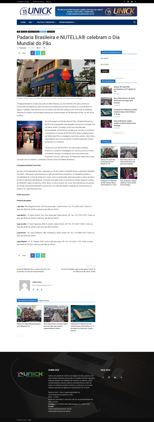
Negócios (43, 31)
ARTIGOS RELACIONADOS (27, 300)
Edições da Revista (38, 1)
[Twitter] (135, 1)
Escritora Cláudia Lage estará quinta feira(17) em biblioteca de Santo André (78, 270)
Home (23, 22)
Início (18, 28)
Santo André (51, 31)
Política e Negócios (45, 22)
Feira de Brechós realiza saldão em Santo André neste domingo (125, 123)
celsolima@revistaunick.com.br (60, 409)
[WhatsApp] (43, 53)
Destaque (24, 31)
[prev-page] (18, 335)
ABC (30, 22)
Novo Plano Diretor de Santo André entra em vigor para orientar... (124, 100)
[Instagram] (128, 1)
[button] (134, 22)
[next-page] (21, 335)
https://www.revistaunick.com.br (42, 285)
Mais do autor (44, 300)
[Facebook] (124, 1)
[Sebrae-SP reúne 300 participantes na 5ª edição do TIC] (29, 313)
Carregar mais (118, 133)
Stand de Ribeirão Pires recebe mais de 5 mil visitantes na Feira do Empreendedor (33, 270)
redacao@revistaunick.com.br (59, 411)
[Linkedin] (131, 1)
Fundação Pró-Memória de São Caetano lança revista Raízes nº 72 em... (125, 112)
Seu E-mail (105, 64)
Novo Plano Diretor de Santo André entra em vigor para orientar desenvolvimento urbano (56, 326)
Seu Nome (104, 58)
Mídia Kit (48, 1)
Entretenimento (66, 22)
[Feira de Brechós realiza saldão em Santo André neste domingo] (106, 124)
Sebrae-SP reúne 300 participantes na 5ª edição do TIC (125, 89)
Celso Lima (22, 48)
